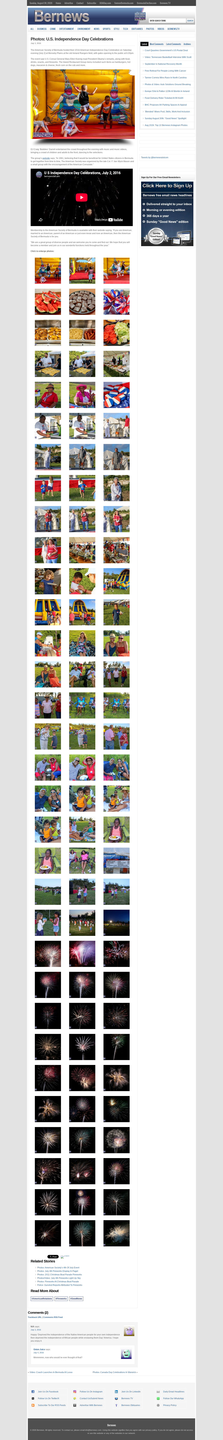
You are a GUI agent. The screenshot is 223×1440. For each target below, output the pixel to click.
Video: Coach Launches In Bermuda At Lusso (51, 1372)
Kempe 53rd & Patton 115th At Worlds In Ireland (167, 91)
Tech (125, 29)
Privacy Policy (169, 1405)
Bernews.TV (165, 3)
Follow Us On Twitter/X (48, 1398)
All (32, 29)
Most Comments (156, 44)
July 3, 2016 (36, 1330)
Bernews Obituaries (130, 1405)
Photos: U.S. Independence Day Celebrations (72, 39)
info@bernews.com (93, 1430)
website (46, 158)
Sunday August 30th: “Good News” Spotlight (165, 118)
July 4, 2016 (38, 1353)
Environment (84, 29)
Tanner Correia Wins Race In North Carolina (166, 77)
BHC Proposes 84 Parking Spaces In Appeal (166, 105)
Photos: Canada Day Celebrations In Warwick (114, 1372)
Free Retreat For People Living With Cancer (165, 71)
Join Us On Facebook (48, 1391)
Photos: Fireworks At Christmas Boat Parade (58, 1281)
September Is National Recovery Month (163, 64)
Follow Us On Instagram (91, 1391)
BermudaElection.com (146, 3)
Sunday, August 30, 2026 (41, 3)
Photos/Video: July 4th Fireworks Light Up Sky (59, 1278)
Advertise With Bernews (91, 1405)
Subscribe (91, 3)
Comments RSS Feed (53, 1317)
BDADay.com (105, 3)
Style (117, 29)
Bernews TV (127, 1398)
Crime (53, 29)
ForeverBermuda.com (123, 3)
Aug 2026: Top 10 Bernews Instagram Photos (166, 125)
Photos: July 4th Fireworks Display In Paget (57, 1271)
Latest (144, 44)
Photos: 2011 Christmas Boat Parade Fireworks (59, 1274)
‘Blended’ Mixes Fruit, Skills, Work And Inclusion (167, 111)
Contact (79, 3)
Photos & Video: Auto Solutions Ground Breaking (168, 84)
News (96, 29)
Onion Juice (39, 1349)
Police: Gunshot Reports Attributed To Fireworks (59, 1285)
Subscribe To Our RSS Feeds (52, 1405)
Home (58, 3)
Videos (160, 29)
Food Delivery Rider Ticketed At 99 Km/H (164, 98)
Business (42, 29)
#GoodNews (76, 1298)
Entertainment (66, 29)
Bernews (111, 1425)
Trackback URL (35, 1317)
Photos (150, 29)
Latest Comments (173, 44)
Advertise (68, 3)
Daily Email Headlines (173, 1391)
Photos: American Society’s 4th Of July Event (58, 1267)
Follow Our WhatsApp (173, 1398)
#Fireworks (61, 1298)
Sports (106, 29)
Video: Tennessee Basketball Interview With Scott (168, 57)
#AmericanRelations (42, 1298)
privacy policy (151, 1430)
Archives (187, 44)
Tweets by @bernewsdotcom (154, 157)
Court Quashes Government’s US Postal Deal (166, 50)
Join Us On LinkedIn (131, 1391)
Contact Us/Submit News (91, 1398)
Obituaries (137, 29)
